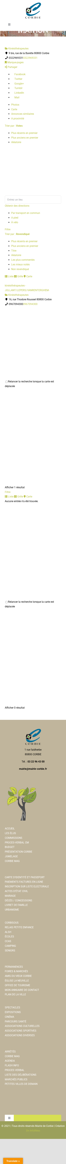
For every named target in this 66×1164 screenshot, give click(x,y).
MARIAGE (10, 895)
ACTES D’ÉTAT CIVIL (16, 891)
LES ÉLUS (10, 833)
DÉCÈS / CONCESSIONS (18, 900)
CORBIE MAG (12, 861)
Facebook (19, 74)
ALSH (8, 932)
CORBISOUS (12, 922)
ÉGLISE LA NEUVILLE (17, 980)
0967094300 (30, 304)
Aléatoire (16, 142)
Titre (13, 250)
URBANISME (12, 909)
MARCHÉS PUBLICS (16, 1079)
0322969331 (30, 57)
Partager (12, 67)
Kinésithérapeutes (18, 48)
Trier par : (14, 125)
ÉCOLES (9, 936)
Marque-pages (15, 62)
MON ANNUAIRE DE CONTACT (22, 989)
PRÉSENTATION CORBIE (18, 851)
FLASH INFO (12, 1065)
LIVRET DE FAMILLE (16, 905)
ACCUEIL (10, 828)
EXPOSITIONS (13, 1012)
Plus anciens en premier (24, 137)
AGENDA (10, 1060)
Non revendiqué (20, 269)
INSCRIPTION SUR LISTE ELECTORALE (27, 886)
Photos (15, 104)
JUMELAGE (11, 856)
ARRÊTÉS (10, 1051)
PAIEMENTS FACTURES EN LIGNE (24, 881)
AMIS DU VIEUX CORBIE (18, 975)
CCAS (8, 941)
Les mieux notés (20, 264)
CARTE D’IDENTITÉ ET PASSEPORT (25, 877)
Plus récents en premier (24, 133)
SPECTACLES (12, 1007)
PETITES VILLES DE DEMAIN (21, 1083)
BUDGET (10, 847)
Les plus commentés (23, 259)
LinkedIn (19, 92)
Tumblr (18, 88)
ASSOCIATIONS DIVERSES (20, 1035)
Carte (14, 109)
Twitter (18, 78)
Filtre (7, 229)
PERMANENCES (14, 966)
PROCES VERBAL (14, 1070)
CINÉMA (9, 1016)
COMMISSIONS (13, 837)
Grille (20, 276)
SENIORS (10, 950)
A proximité (17, 118)
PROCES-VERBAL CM (17, 842)
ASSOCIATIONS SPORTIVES (20, 1030)
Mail (16, 97)
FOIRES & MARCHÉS (16, 971)
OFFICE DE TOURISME (17, 985)
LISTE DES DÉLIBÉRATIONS (20, 1074)
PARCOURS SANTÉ (15, 1021)
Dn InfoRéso (33, 1130)
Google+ (19, 83)
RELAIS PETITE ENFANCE (19, 927)
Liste (10, 276)
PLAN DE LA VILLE (15, 994)
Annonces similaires (22, 113)
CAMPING (10, 945)
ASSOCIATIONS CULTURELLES (22, 1026)
